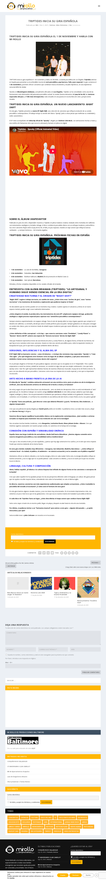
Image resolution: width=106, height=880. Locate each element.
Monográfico (37, 827)
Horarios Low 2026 (38, 593)
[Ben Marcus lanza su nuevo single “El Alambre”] (18, 583)
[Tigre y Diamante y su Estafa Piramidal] (64, 583)
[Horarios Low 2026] (41, 583)
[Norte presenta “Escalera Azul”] (88, 587)
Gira (45, 822)
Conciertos (13, 817)
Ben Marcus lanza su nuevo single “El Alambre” (17, 594)
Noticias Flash (61, 827)
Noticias (52, 25)
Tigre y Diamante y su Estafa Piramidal (62, 594)
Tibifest (48, 831)
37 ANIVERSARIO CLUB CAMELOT (18, 766)
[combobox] (53, 680)
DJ (55, 817)
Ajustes (88, 875)
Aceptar (62, 875)
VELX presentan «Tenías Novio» (18, 782)
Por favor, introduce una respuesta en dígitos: (20, 658)
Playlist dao (13, 831)
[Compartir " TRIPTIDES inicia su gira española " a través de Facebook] (40, 553)
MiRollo (26, 827)
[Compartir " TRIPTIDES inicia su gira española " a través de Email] (52, 553)
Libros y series (14, 827)
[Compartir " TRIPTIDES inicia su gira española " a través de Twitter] (44, 553)
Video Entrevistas (61, 25)
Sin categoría (36, 831)
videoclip (57, 831)
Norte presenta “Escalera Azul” (87, 601)
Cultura (34, 817)
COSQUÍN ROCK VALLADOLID (17, 761)
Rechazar (75, 875)
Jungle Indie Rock (72, 822)
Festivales (37, 822)
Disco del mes (46, 817)
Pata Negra (88, 827)
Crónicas (24, 817)
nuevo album (75, 827)
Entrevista (82, 817)
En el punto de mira (67, 817)
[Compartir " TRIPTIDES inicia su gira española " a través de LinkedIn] (48, 553)
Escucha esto (14, 822)
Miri (37, 25)
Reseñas (24, 831)
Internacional (56, 822)
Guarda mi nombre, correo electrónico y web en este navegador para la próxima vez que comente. (41, 655)
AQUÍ (33, 748)
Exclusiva (26, 822)
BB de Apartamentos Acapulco (18, 771)
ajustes (12, 878)
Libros (84, 822)
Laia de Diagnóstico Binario (17, 777)
